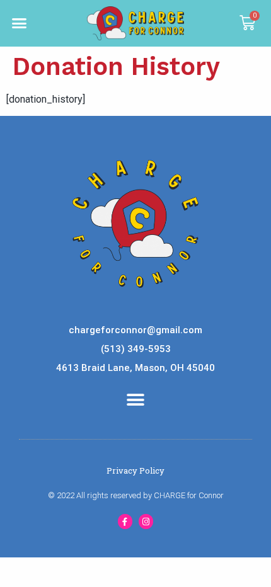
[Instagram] (146, 521)
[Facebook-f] (125, 521)
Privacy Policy (135, 470)
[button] (19, 23)
